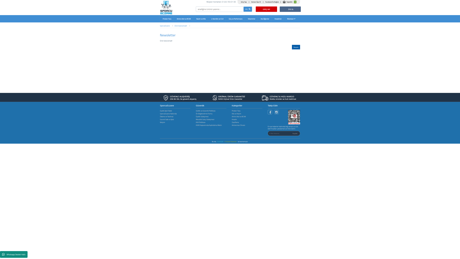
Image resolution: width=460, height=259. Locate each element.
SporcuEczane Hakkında (168, 113)
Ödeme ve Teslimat (166, 116)
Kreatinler (278, 19)
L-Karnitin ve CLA (217, 19)
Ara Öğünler (265, 19)
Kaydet (295, 133)
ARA (247, 9)
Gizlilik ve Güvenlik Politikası (206, 110)
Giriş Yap (244, 2)
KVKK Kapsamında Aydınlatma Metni (209, 125)
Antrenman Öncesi (238, 125)
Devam (296, 47)
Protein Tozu (167, 19)
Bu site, (214, 141)
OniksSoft (220, 141)
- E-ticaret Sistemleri (230, 141)
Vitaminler (251, 19)
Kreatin (234, 119)
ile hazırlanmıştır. (243, 141)
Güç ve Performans (235, 19)
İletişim (162, 122)
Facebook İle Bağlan (272, 2)
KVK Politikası (200, 122)
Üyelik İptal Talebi (166, 110)
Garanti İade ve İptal (167, 119)
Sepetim (291, 2)
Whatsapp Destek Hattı (16, 254)
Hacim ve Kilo (201, 19)
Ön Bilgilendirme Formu (204, 113)
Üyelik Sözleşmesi (202, 116)
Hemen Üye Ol (256, 2)
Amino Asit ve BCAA (184, 19)
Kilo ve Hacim (236, 113)
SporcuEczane (165, 25)
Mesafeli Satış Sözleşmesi (205, 119)
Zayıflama (235, 122)
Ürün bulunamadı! (181, 25)
